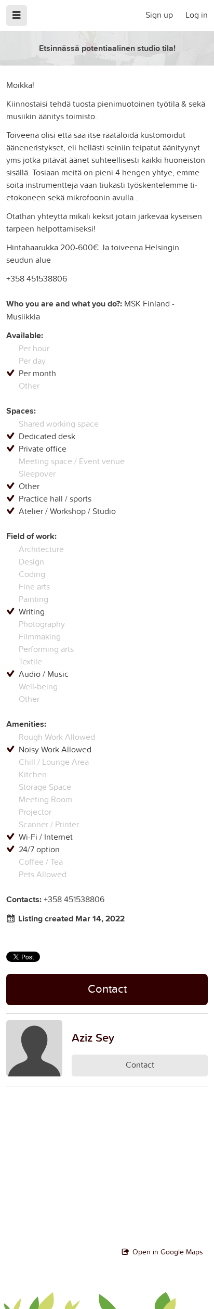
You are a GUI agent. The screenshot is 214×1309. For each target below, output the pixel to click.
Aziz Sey (93, 1037)
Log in (196, 14)
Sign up (159, 14)
